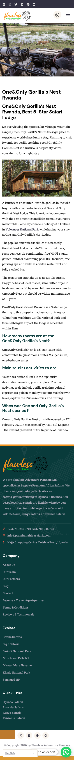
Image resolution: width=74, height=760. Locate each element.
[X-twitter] (20, 735)
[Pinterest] (37, 735)
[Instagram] (45, 735)
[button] (66, 752)
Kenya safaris (31, 514)
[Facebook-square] (29, 735)
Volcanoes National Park (22, 229)
